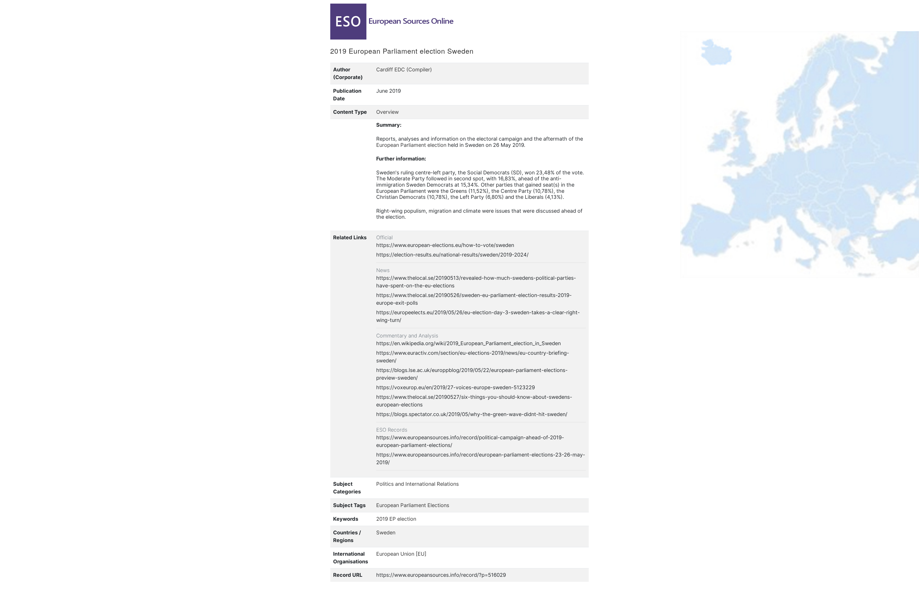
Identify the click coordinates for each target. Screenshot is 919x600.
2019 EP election (396, 519)
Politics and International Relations (417, 484)
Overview (387, 112)
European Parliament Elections (412, 505)
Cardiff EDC (390, 69)
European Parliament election (411, 145)
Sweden (385, 532)
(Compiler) (419, 69)
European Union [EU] (401, 554)
